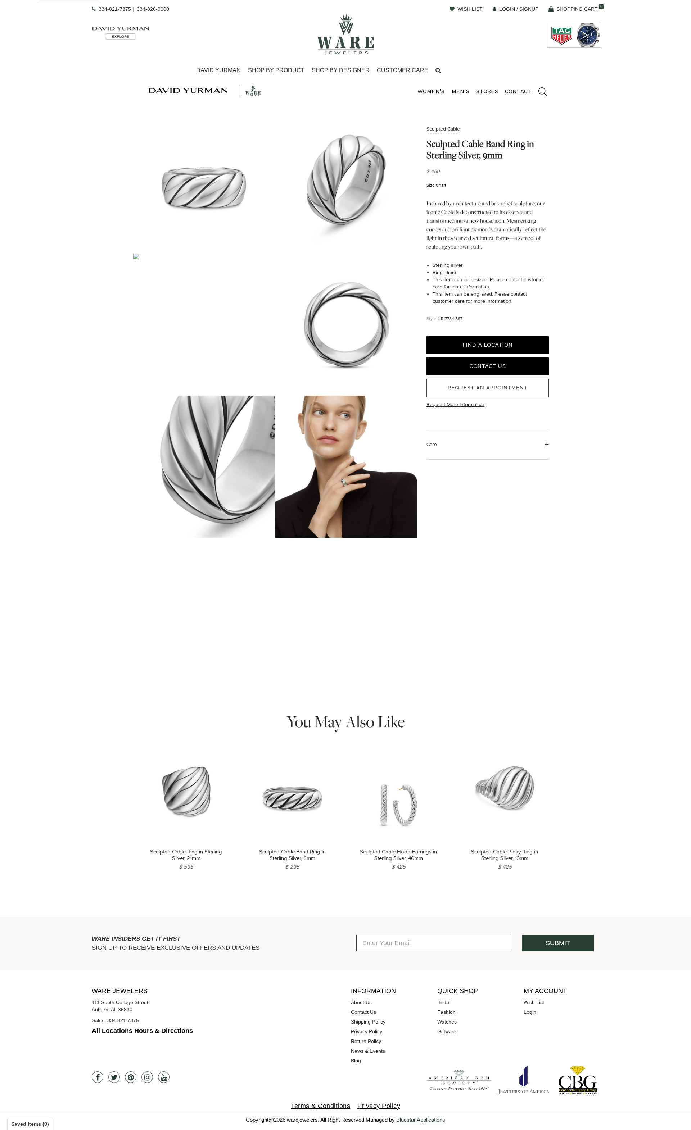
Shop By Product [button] (276, 70)
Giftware (446, 1031)
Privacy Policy (366, 1031)
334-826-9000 (153, 9)
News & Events (368, 1051)
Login (530, 1012)
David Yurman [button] (218, 70)
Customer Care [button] (402, 70)
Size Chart (436, 185)
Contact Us (487, 366)
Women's (430, 91)
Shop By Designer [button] (341, 70)
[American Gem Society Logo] (458, 1080)
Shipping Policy (368, 1022)
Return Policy (366, 1041)
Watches (447, 1022)
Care (431, 445)
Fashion (446, 1012)
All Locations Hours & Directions (142, 1030)
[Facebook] (97, 1077)
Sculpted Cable (443, 129)
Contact (518, 91)
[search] (539, 92)
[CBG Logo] (577, 1080)
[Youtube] (164, 1077)
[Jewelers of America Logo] (523, 1080)
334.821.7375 (123, 1020)
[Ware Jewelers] (346, 34)
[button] (438, 70)
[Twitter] (114, 1077)
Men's (461, 91)
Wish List (534, 1002)
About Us (361, 1002)
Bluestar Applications (420, 1120)
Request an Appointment (488, 388)
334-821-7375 (115, 9)
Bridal (443, 1002)
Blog (356, 1060)
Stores (487, 91)
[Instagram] (147, 1077)
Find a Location (488, 345)
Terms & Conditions (320, 1106)
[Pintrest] (130, 1077)
